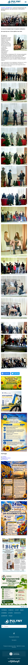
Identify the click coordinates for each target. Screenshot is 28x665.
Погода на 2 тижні (5, 458)
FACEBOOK (7, 373)
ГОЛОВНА (4, 610)
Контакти (14, 640)
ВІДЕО (22, 610)
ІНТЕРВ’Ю (4, 613)
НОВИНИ (11, 24)
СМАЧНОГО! (17, 613)
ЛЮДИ (5, 24)
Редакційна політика (14, 637)
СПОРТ (17, 610)
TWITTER (16, 373)
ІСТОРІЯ (10, 613)
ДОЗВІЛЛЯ (18, 22)
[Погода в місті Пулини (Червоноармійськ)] (14, 456)
